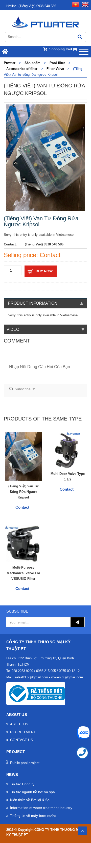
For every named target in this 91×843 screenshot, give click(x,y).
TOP (82, 829)
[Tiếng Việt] (74, 4)
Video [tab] (13, 329)
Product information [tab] (32, 303)
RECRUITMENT (23, 732)
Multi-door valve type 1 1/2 (68, 476)
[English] (84, 4)
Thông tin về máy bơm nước (33, 816)
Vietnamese (69, 315)
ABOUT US (19, 724)
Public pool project (24, 763)
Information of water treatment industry (41, 808)
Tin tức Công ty (22, 784)
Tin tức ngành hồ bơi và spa (32, 792)
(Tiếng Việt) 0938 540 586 (31, 6)
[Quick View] (36, 475)
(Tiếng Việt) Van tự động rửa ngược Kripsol (23, 491)
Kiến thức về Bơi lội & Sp (30, 800)
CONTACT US (21, 740)
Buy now (44, 271)
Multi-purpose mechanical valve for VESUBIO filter (23, 573)
